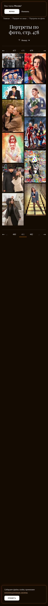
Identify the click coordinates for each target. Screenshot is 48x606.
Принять (12, 598)
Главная (6, 18)
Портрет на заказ (20, 18)
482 (31, 234)
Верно (12, 11)
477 (14, 50)
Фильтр (24, 40)
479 (31, 50)
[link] (3, 50)
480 (14, 234)
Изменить (25, 11)
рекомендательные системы (16, 592)
